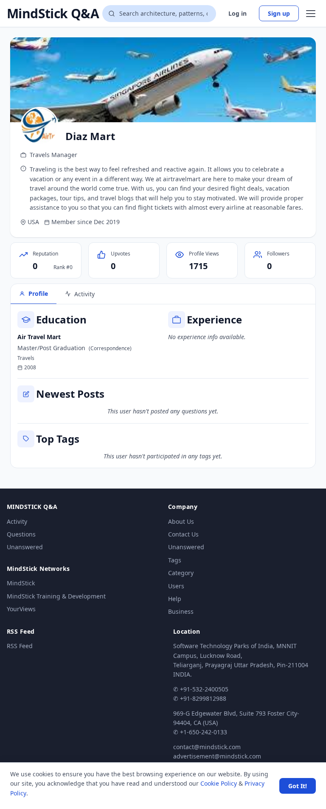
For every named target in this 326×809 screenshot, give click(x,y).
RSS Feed (20, 646)
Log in (237, 13)
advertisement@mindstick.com (217, 756)
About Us (181, 521)
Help (174, 599)
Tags (174, 560)
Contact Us (183, 534)
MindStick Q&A (53, 13)
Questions (21, 534)
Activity (17, 521)
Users (176, 586)
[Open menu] (310, 13)
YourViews (21, 609)
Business (181, 611)
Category (181, 573)
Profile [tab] (38, 293)
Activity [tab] (84, 294)
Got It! (297, 786)
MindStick (21, 583)
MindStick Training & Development (56, 596)
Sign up (279, 13)
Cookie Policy (218, 783)
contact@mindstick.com (207, 747)
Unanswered (25, 547)
